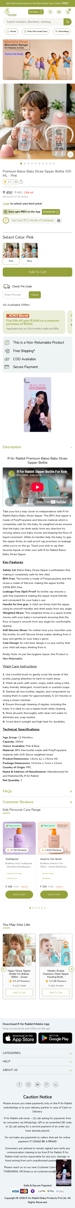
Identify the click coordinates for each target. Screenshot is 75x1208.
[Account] (50, 12)
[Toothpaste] (19, 838)
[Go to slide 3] (36, 908)
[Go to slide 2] (33, 908)
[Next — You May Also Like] (71, 969)
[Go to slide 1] (30, 908)
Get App (33, 11)
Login (6, 204)
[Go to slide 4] (39, 908)
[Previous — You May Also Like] (3, 969)
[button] (6, 182)
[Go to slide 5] (42, 908)
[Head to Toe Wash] (54, 838)
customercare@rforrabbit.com (54, 1171)
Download (49, 211)
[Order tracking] (59, 12)
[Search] (68, 21)
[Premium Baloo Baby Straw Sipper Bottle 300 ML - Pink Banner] (37, 59)
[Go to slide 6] (45, 908)
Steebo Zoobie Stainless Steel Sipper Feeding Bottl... (56, 974)
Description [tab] (12, 447)
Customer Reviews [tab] (18, 802)
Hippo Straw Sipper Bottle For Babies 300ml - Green (19, 974)
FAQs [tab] (7, 791)
